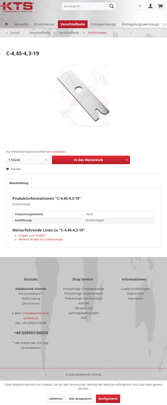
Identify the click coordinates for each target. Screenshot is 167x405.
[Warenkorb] (160, 6)
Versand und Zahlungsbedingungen (83, 310)
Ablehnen (56, 399)
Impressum (135, 298)
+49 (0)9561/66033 (31, 332)
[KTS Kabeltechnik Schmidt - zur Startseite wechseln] (17, 7)
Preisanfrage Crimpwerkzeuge (83, 289)
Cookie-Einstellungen (135, 289)
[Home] (6, 24)
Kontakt (84, 303)
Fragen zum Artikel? (32, 235)
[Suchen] (111, 6)
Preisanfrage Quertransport (84, 298)
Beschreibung (18, 183)
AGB (84, 318)
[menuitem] (89, 6)
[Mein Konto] (150, 6)
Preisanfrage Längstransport (83, 293)
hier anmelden (56, 152)
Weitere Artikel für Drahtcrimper (40, 239)
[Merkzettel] (140, 6)
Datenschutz (135, 293)
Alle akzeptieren (80, 399)
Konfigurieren (108, 399)
